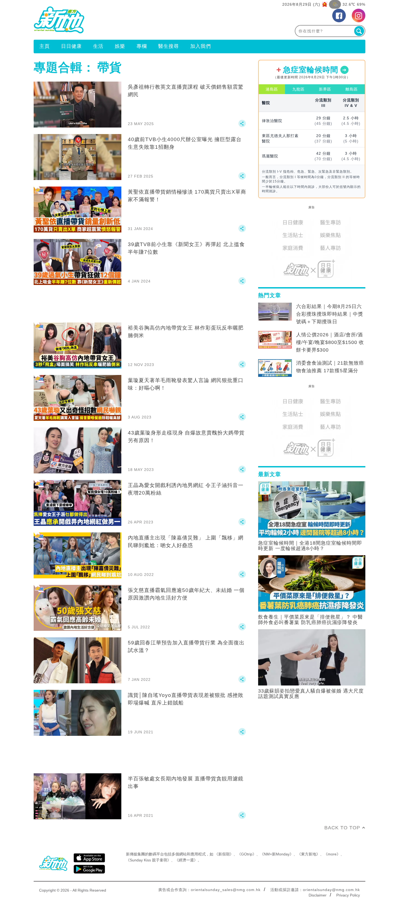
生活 (98, 46)
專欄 (142, 46)
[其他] (242, 126)
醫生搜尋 (168, 46)
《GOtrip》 (246, 854)
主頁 (44, 46)
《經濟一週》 (186, 860)
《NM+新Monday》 (276, 854)
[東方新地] (116, 19)
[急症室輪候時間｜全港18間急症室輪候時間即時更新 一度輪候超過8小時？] (311, 509)
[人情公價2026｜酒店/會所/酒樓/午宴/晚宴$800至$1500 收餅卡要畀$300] (275, 340)
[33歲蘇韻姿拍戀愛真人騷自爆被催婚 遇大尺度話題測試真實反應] (311, 657)
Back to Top (342, 827)
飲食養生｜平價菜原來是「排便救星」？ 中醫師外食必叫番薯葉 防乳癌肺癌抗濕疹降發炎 (310, 619)
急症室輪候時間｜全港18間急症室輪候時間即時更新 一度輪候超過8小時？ (310, 545)
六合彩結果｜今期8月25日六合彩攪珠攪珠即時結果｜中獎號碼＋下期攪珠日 (329, 314)
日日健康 (71, 46)
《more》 (332, 854)
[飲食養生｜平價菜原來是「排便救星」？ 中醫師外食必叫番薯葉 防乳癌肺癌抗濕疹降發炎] (311, 583)
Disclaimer (318, 895)
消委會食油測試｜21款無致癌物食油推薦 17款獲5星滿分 (330, 366)
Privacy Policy (348, 895)
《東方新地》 (308, 854)
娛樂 (120, 46)
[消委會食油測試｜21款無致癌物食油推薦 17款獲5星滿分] (275, 368)
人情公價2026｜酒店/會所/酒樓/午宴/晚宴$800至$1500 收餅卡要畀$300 (330, 342)
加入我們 (200, 46)
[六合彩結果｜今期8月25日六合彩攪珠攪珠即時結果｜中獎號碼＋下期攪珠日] (275, 312)
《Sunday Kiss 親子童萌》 (148, 860)
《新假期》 (223, 854)
